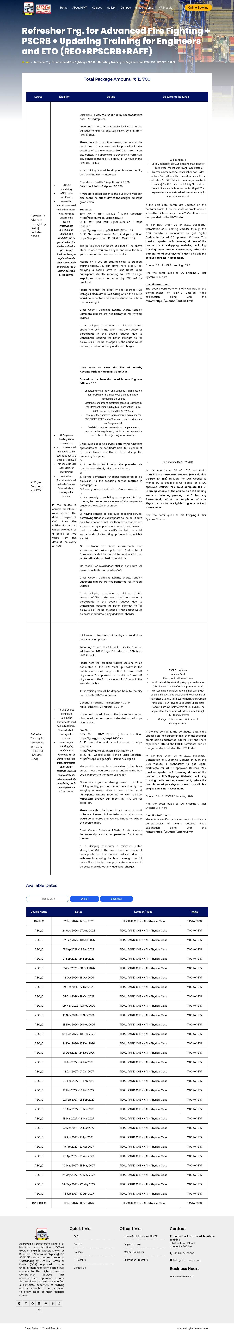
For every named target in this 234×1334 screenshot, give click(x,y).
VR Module (165, 7)
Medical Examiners (134, 1252)
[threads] (53, 1303)
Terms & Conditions (51, 1328)
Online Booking (198, 7)
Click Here (86, 115)
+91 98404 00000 (183, 1253)
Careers (78, 1244)
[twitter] (26, 1303)
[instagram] (32, 1303)
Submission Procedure (136, 1260)
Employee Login (132, 1244)
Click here (159, 168)
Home (63, 7)
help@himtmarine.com (187, 1260)
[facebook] (19, 1303)
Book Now (116, 898)
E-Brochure (80, 1260)
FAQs (76, 1236)
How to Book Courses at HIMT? (140, 1236)
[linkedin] (39, 1303)
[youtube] (46, 1303)
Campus (126, 7)
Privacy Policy (31, 1328)
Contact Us (80, 1267)
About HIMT (79, 7)
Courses (97, 7)
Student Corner (145, 7)
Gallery (111, 7)
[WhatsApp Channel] (59, 1303)
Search (84, 898)
